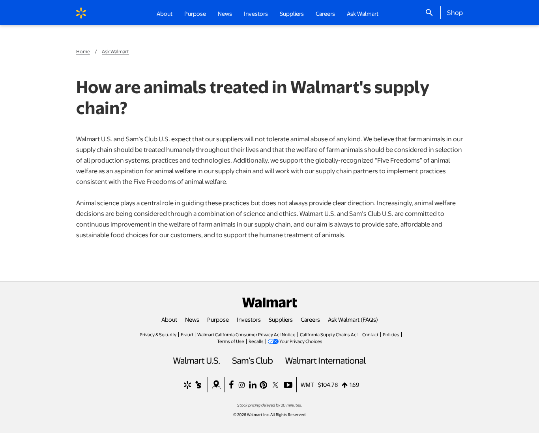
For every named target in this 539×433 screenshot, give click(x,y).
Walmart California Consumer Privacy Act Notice (246, 334)
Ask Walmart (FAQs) (353, 319)
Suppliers (281, 319)
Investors (249, 319)
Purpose (218, 319)
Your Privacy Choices (300, 341)
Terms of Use (230, 341)
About (169, 319)
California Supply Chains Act (329, 334)
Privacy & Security (158, 334)
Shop (455, 12)
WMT (307, 384)
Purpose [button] (195, 13)
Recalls (256, 341)
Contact (370, 334)
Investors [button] (256, 13)
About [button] (164, 13)
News (192, 319)
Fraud (187, 334)
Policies (391, 334)
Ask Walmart (362, 13)
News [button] (225, 13)
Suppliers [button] (292, 13)
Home (83, 51)
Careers (325, 13)
